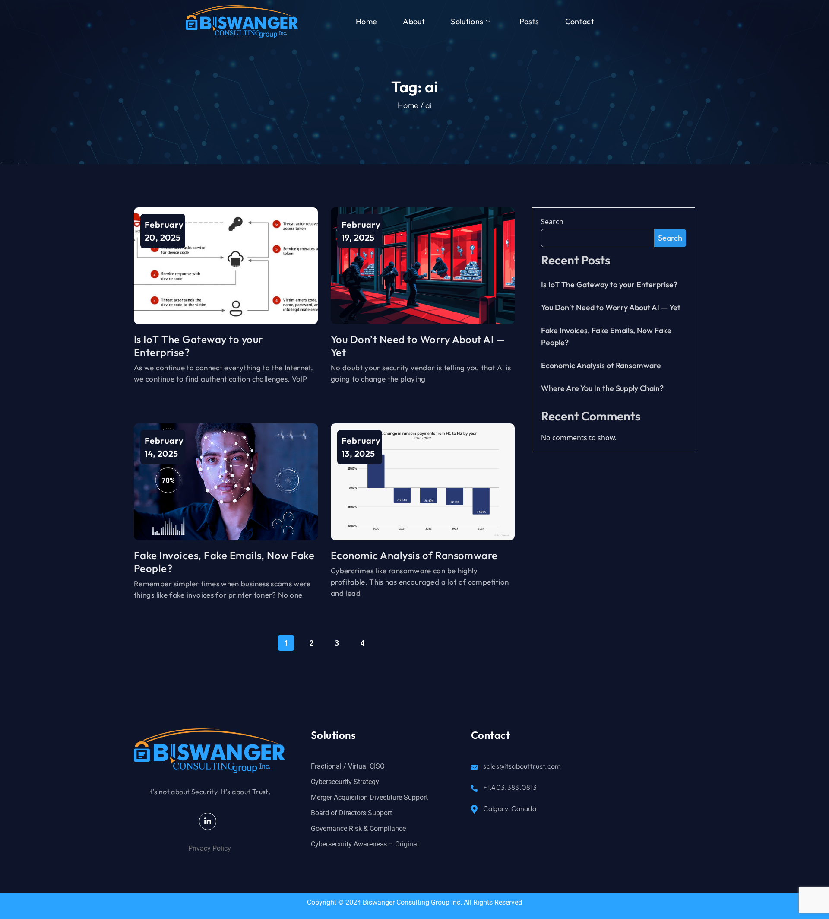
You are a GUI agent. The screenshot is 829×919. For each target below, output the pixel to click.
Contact (580, 21)
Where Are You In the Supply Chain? (602, 388)
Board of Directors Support (351, 813)
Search (552, 221)
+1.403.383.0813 (509, 787)
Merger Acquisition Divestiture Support (369, 797)
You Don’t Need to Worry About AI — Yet (610, 307)
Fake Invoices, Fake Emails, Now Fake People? (606, 336)
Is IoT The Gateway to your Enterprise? (609, 284)
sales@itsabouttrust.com (522, 766)
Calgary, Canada (509, 808)
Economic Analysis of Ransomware (414, 555)
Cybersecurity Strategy (345, 782)
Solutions (467, 21)
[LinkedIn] (207, 821)
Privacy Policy (209, 848)
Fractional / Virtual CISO (348, 766)
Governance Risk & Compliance (358, 828)
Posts (529, 21)
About (414, 21)
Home (366, 21)
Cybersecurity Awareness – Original (365, 844)
